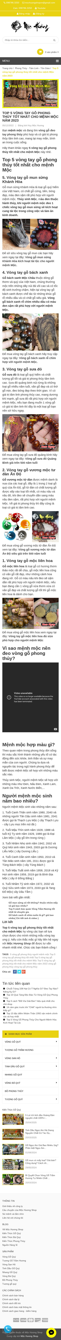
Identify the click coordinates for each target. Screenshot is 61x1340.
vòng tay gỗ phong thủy (25, 966)
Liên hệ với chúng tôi (12, 1218)
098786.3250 (12, 2)
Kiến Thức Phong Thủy (13, 1241)
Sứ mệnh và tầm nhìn (13, 1214)
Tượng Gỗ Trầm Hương (19, 1050)
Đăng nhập (24, 13)
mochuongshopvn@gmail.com (40, 2)
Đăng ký (40, 13)
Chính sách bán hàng (13, 1295)
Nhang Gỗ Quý (13, 1074)
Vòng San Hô (12, 1058)
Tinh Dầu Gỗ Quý (15, 1066)
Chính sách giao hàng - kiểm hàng (19, 1311)
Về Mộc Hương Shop (12, 1229)
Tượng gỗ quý (14, 1099)
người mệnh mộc (40, 954)
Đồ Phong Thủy (14, 1091)
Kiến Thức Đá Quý (11, 1237)
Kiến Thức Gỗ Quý (11, 1233)
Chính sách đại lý (10, 1299)
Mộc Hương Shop (29, 1336)
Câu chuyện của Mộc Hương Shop (19, 1210)
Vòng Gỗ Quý (13, 1042)
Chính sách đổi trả (11, 1303)
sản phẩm (51, 52)
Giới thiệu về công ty (12, 1206)
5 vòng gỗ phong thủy (21, 954)
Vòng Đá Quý (12, 1083)
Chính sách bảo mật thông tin (17, 1307)
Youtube (41, 8)
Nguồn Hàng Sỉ (9, 1245)
